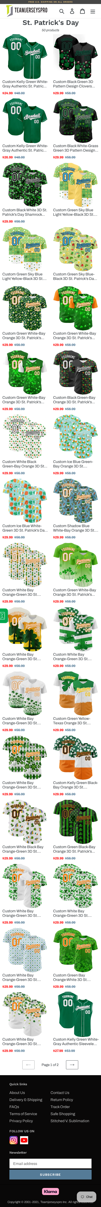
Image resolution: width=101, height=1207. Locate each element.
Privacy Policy (21, 1121)
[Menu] (93, 11)
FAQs (14, 1107)
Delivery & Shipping (25, 1100)
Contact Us (59, 1093)
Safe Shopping (62, 1114)
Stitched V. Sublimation (69, 1121)
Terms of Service (23, 1114)
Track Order (60, 1107)
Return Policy (61, 1100)
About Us (17, 1093)
